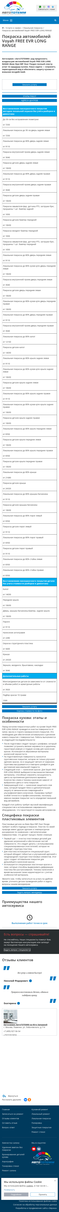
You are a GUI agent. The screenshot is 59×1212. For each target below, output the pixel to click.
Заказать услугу (29, 84)
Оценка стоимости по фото (29, 711)
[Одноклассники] (29, 1099)
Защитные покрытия (41, 1127)
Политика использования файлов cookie (38, 1201)
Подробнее (16, 1194)
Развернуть (9, 1189)
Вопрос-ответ (8, 1127)
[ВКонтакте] (25, 1099)
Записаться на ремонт (12, 1114)
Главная (6, 1109)
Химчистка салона (10, 1143)
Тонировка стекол (10, 1166)
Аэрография (7, 1161)
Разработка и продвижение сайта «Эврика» (36, 1208)
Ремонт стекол (38, 1132)
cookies (29, 1185)
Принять (43, 1194)
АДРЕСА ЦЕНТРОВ (29, 100)
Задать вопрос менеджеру (29, 892)
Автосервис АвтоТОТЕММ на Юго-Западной (25, 1024)
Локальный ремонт (41, 1114)
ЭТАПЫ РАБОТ (29, 96)
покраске (15, 66)
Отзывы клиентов (10, 1118)
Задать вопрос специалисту (17, 949)
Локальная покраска (41, 1118)
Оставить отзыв (9, 1123)
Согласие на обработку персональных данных (35, 1205)
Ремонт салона (9, 1170)
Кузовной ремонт (40, 1109)
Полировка (37, 1123)
